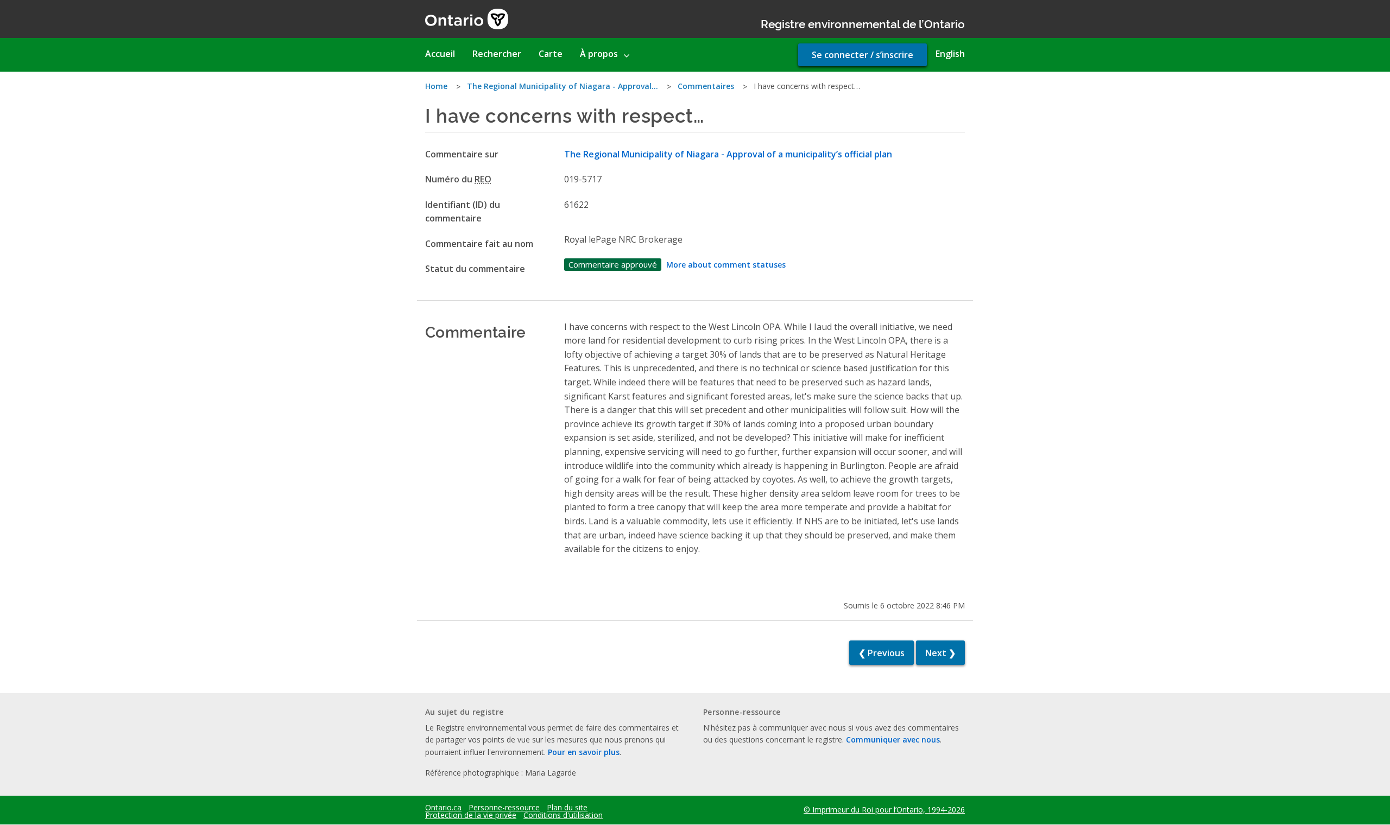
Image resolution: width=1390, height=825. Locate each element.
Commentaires (706, 86)
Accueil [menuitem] (440, 54)
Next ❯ (940, 653)
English (950, 54)
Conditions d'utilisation (563, 815)
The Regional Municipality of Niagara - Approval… (562, 86)
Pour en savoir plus (584, 752)
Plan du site (567, 807)
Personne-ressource (504, 807)
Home (436, 86)
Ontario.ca (443, 807)
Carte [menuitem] (551, 54)
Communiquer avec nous (893, 739)
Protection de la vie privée (470, 815)
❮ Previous (881, 653)
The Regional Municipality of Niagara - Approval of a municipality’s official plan (728, 154)
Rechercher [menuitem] (496, 54)
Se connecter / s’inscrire (862, 55)
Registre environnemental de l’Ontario (863, 23)
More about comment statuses (726, 264)
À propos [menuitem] (599, 54)
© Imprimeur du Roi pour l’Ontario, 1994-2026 (884, 809)
